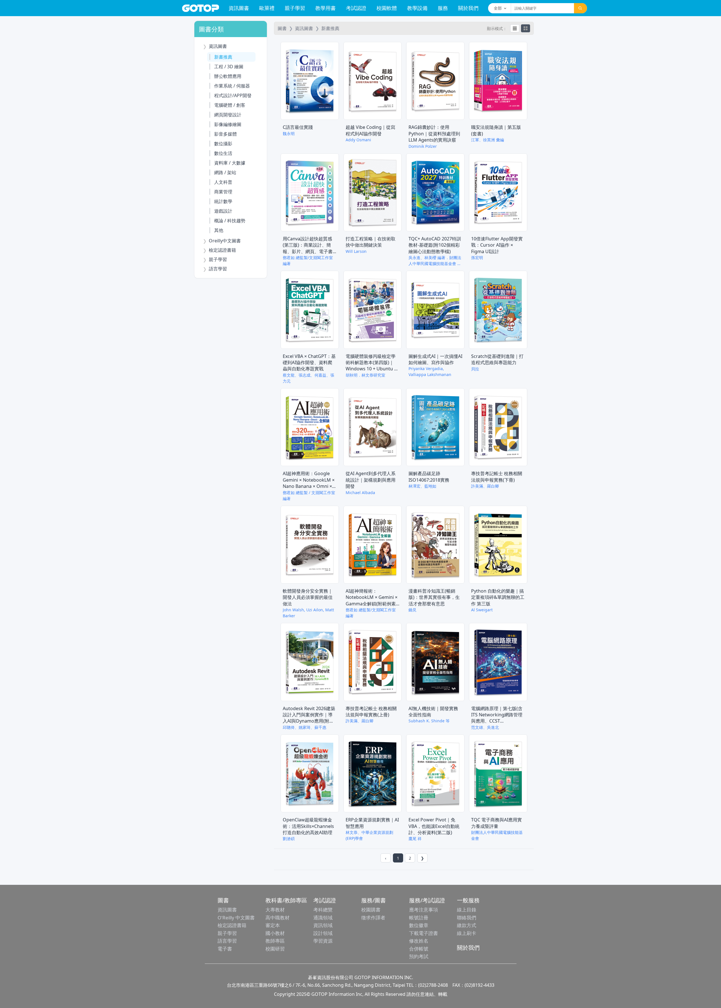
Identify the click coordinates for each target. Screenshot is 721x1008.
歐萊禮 (267, 8)
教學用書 (325, 8)
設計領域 (323, 933)
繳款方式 (466, 925)
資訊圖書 (239, 8)
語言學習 (227, 940)
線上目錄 (466, 909)
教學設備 (417, 8)
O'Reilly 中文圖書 (236, 917)
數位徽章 (418, 925)
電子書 (225, 948)
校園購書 (370, 909)
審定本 (272, 925)
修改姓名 (418, 940)
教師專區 (275, 940)
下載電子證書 (423, 933)
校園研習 (275, 948)
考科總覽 (323, 909)
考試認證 (356, 8)
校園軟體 (387, 8)
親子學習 (295, 8)
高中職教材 (277, 917)
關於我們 (468, 8)
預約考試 (418, 956)
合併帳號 (418, 948)
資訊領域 (323, 925)
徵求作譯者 (373, 917)
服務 (443, 8)
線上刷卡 (466, 933)
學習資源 (323, 940)
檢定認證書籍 (232, 925)
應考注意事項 (423, 909)
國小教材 (275, 933)
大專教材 (275, 909)
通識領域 (323, 917)
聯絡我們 (466, 917)
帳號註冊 (418, 917)
